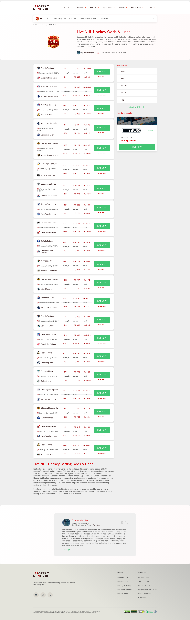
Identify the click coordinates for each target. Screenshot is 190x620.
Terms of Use (143, 581)
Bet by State (136, 7)
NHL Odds (72, 18)
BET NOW (102, 71)
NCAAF (124, 93)
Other (150, 7)
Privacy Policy (144, 585)
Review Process (144, 577)
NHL (43, 25)
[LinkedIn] (122, 522)
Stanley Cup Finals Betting (88, 18)
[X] (126, 522)
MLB (122, 71)
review (150, 130)
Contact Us (142, 597)
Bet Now (137, 147)
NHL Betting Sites (60, 18)
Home (35, 25)
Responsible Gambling (147, 589)
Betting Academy (124, 585)
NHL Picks (104, 18)
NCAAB (124, 86)
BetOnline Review (124, 589)
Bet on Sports (122, 581)
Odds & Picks (122, 593)
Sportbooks (107, 7)
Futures (93, 7)
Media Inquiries (144, 593)
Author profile (67, 549)
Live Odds (80, 7)
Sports (66, 7)
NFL (122, 100)
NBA (122, 78)
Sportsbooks (122, 577)
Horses (122, 7)
